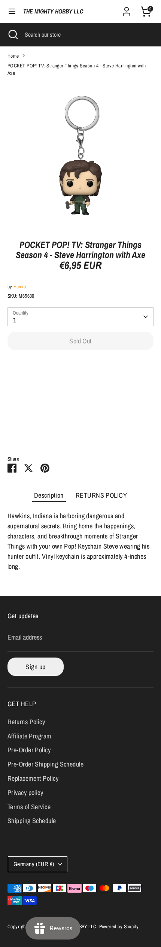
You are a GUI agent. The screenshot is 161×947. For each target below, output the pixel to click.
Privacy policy (25, 792)
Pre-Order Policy (29, 750)
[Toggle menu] (11, 11)
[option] (80, 155)
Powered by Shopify (119, 926)
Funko (19, 286)
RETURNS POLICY (101, 495)
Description (49, 495)
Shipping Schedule (31, 820)
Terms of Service (29, 806)
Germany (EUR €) (33, 864)
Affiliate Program (29, 736)
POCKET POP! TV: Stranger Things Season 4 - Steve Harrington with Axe (76, 69)
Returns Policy (26, 721)
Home (13, 55)
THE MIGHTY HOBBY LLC (53, 11)
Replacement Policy (32, 778)
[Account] (126, 9)
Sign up (35, 666)
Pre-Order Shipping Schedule (45, 764)
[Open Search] (12, 34)
